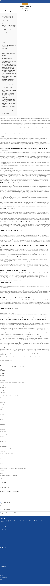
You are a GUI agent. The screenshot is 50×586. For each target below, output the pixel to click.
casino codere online (21, 156)
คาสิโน (1, 478)
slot (0, 458)
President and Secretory (4, 577)
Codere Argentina (3, 404)
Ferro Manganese (7, 502)
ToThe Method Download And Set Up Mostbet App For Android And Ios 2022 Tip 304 (13, 468)
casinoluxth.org (2, 402)
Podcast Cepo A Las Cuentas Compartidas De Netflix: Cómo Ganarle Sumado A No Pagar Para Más (9, 26)
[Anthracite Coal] (1, 506)
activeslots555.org (3, 385)
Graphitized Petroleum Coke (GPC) (10, 512)
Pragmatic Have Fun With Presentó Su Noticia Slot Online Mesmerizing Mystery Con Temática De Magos (9, 61)
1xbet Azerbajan (2, 380)
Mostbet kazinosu (2, 444)
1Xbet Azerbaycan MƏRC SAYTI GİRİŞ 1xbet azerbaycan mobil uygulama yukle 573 (12, 382)
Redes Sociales (4, 48)
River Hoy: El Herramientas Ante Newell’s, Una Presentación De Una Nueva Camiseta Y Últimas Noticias (9, 45)
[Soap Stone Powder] (1, 510)
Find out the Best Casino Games (5, 487)
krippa (1, 426)
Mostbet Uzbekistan (3, 449)
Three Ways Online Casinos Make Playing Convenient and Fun (10, 491)
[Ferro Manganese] (1, 503)
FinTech (1, 409)
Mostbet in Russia (3, 439)
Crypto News (2, 407)
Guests (1, 579)
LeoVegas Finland (2, 427)
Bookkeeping (2, 399)
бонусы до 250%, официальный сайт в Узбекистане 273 (8, 475)
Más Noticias (4, 55)
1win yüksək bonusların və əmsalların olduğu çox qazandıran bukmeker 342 (11, 377)
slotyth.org (1, 463)
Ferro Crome (6, 499)
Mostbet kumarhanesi (3, 446)
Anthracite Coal (6, 505)
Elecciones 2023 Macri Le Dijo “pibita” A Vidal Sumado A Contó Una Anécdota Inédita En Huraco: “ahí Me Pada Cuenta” (8, 94)
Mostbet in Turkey (3, 441)
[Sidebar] (1, 585)
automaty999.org (2, 392)
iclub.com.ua (2, 414)
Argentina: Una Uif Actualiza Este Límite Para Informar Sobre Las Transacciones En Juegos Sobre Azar (9, 100)
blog (0, 397)
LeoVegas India (2, 429)
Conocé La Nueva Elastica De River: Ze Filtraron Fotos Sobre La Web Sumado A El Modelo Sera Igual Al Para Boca (9, 31)
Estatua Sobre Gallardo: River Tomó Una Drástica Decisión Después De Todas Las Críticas (8, 107)
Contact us (2, 581)
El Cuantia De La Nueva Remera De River (8, 53)
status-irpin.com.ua (3, 466)
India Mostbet (2, 417)
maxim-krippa (2, 436)
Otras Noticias (4, 50)
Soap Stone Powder (7, 509)
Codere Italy (2, 405)
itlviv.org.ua (1, 419)
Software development (3, 465)
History (1, 575)
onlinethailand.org (2, 456)
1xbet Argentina (2, 378)
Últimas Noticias (4, 97)
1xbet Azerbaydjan (3, 383)
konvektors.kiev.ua (3, 422)
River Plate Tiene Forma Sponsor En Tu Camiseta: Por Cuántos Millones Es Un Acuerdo (8, 41)
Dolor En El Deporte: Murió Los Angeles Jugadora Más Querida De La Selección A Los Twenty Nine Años (8, 112)
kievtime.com (2, 421)
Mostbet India (2, 443)
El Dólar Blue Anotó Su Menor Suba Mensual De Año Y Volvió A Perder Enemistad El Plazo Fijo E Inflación (7, 17)
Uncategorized (2, 470)
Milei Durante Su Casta (5, 51)
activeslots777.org (3, 387)
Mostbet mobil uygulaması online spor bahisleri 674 (7, 448)
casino (1, 400)
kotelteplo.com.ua (2, 424)
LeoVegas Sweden (3, 431)
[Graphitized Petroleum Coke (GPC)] (1, 513)
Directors (1, 573)
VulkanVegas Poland (3, 471)
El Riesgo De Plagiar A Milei (6, 23)
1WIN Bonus (2, 375)
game (1, 412)
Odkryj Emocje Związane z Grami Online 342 (6, 453)
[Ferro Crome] (1, 500)
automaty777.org (2, 390)
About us (1, 571)
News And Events (2, 451)
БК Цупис (1, 473)
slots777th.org (2, 461)
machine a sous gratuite (3, 434)
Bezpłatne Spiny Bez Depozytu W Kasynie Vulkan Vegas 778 (9, 395)
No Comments (7, 485)
